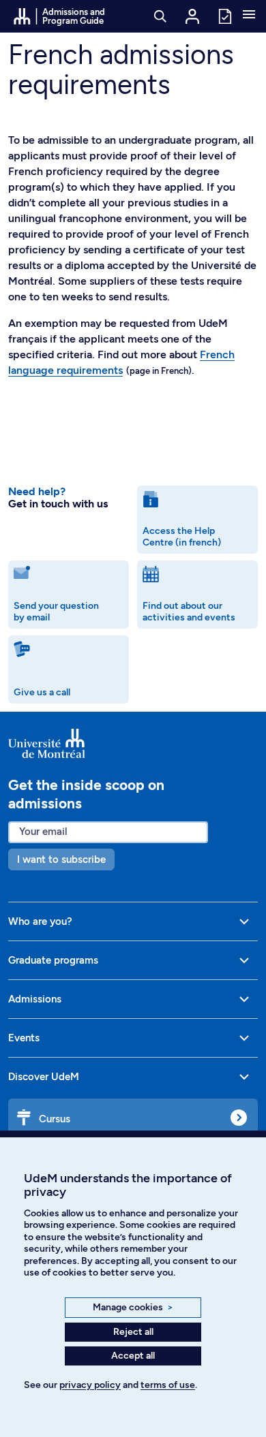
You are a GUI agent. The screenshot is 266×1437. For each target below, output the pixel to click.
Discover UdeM (43, 1076)
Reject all (133, 1332)
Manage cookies (133, 1307)
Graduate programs (53, 960)
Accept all (133, 1355)
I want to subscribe (61, 859)
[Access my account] (192, 16)
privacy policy (90, 1385)
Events (24, 1037)
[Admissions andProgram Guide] (133, 743)
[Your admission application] (224, 15)
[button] (249, 15)
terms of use (168, 1385)
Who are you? (40, 921)
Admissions (34, 999)
